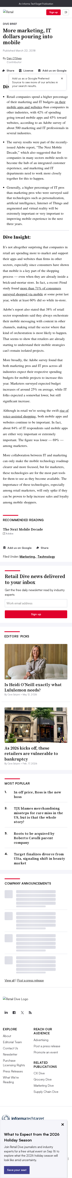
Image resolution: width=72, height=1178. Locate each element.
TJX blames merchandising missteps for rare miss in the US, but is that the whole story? (38, 815)
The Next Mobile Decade (23, 529)
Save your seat (16, 1169)
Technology (46, 556)
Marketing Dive (44, 1085)
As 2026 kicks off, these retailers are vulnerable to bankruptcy (31, 753)
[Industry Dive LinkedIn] (6, 1013)
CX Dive (39, 1073)
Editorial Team (12, 1042)
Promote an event (46, 1052)
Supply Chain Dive (46, 1092)
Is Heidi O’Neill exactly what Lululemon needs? (33, 687)
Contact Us (10, 1048)
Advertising (41, 1040)
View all (10, 980)
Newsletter (10, 1054)
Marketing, (28, 556)
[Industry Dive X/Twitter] (22, 1013)
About (7, 1036)
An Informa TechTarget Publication (36, 3)
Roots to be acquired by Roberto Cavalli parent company (34, 838)
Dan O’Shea (14, 58)
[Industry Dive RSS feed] (30, 1013)
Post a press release (30, 980)
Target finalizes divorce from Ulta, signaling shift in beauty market (39, 858)
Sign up (53, 12)
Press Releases (13, 1071)
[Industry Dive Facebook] (14, 1013)
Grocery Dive (43, 1079)
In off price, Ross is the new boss (37, 794)
